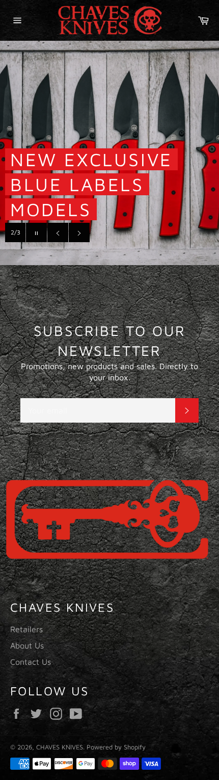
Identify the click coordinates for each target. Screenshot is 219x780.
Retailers (26, 629)
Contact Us (30, 661)
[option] (109, 518)
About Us (27, 645)
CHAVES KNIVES (59, 747)
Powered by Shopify (116, 747)
